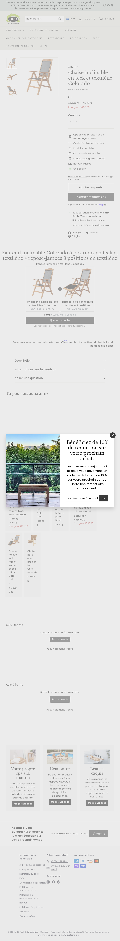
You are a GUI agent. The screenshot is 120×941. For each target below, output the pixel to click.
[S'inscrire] (103, 498)
